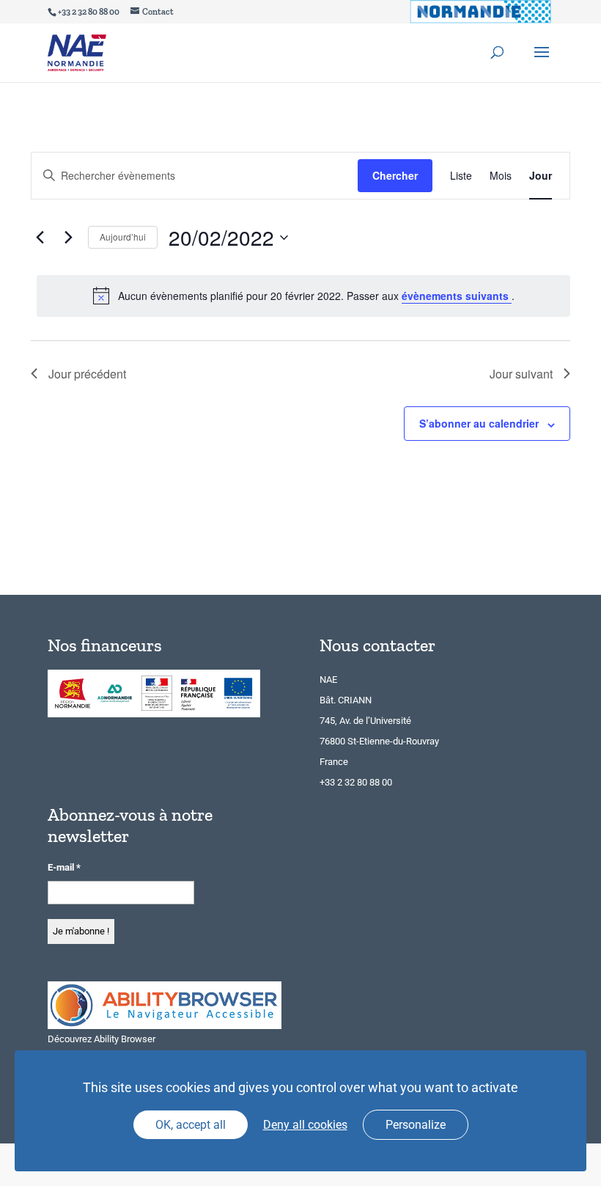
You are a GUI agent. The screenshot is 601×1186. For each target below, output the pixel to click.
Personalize (416, 1125)
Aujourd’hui (123, 236)
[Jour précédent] (39, 237)
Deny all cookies (305, 1125)
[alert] (303, 295)
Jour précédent (87, 373)
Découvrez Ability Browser (101, 1038)
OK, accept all (190, 1125)
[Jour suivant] (68, 237)
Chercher (395, 175)
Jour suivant (521, 373)
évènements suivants (457, 295)
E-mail (64, 867)
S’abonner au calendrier (479, 423)
